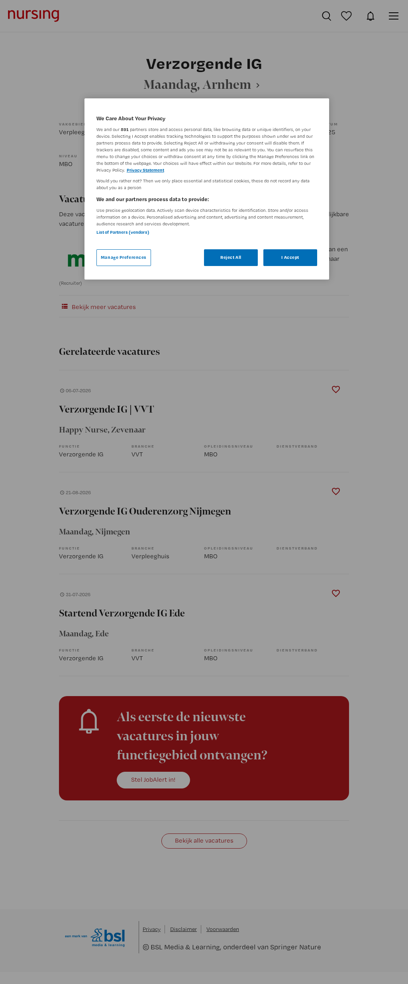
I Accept (290, 257)
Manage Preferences (124, 257)
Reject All (230, 257)
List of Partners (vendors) (122, 232)
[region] (206, 189)
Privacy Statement (145, 170)
